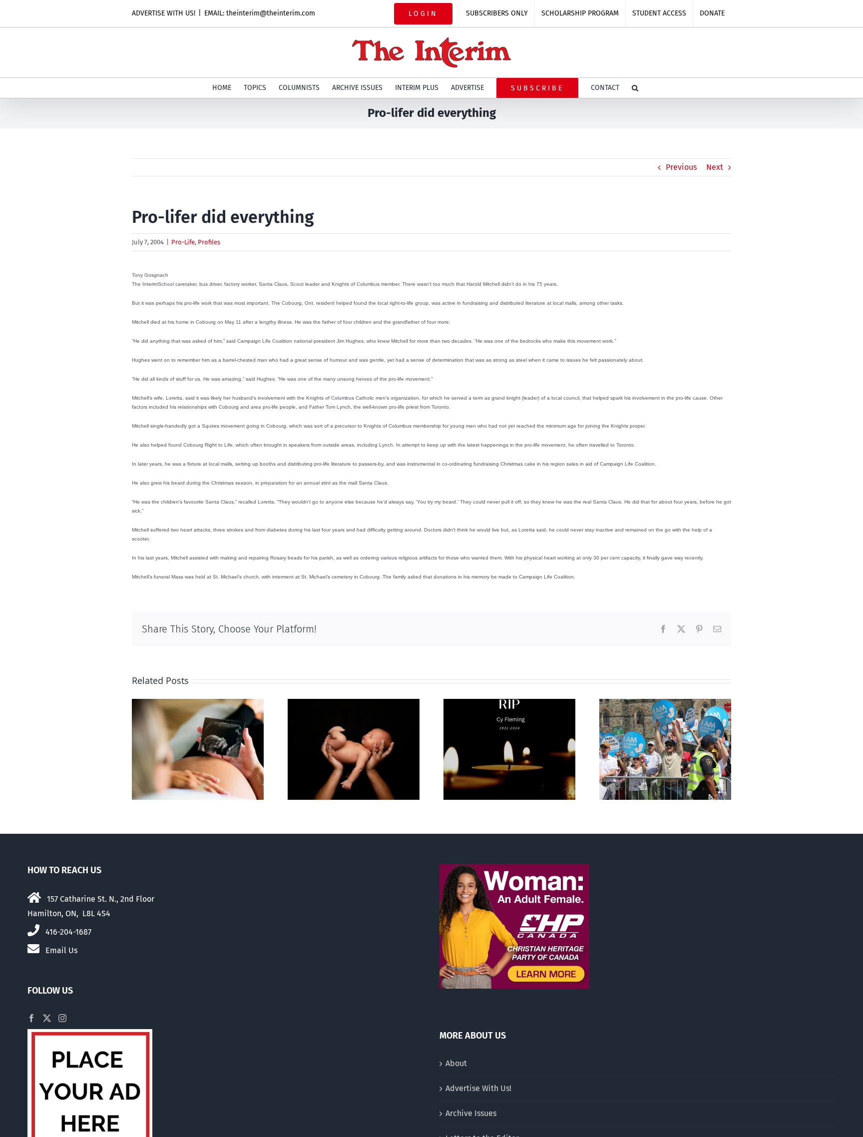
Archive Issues (470, 1113)
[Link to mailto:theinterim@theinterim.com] (33, 949)
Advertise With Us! (478, 1088)
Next (714, 167)
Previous (681, 167)
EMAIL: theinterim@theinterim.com (259, 13)
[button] (635, 88)
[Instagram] (62, 1018)
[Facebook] (31, 1018)
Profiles (209, 242)
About (456, 1063)
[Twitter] (47, 1018)
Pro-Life (183, 242)
